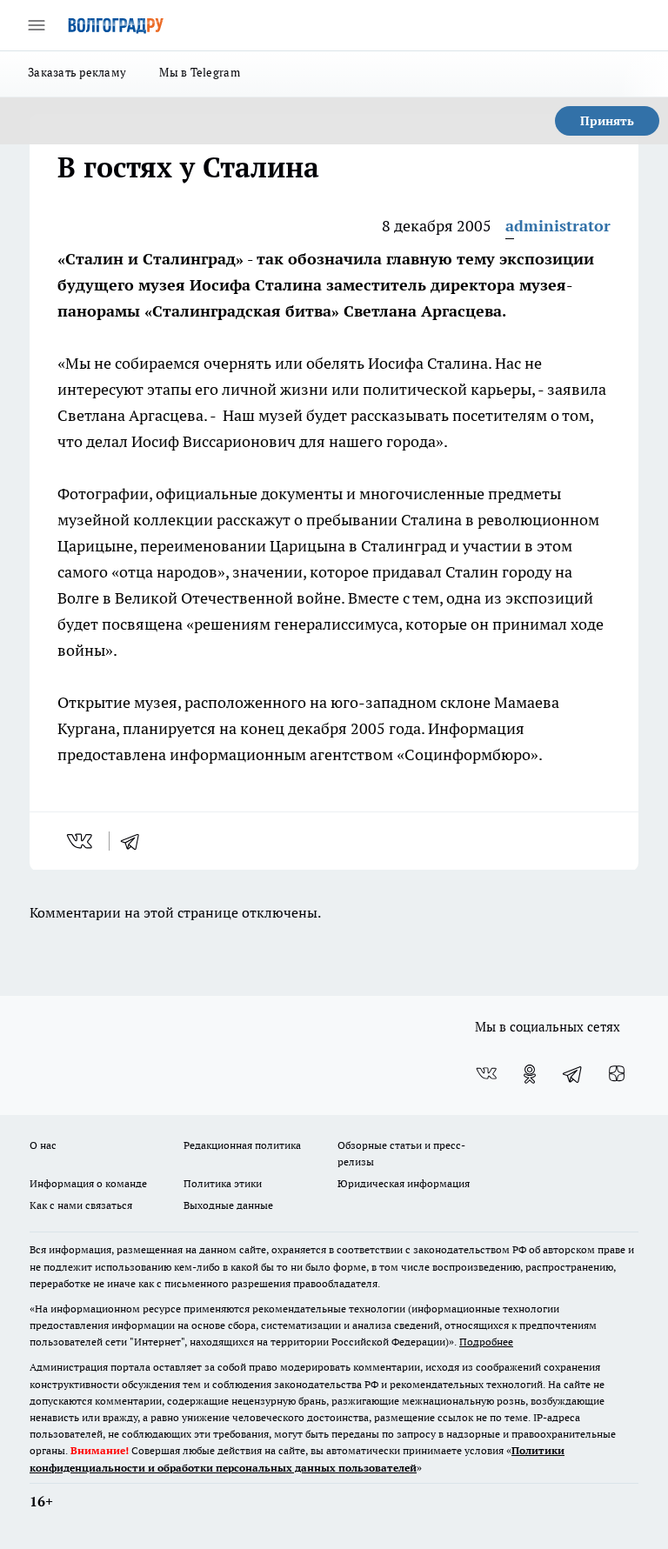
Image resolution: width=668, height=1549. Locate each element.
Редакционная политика (242, 1145)
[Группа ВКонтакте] (486, 1074)
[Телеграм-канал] (573, 1074)
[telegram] (135, 841)
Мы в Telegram (199, 72)
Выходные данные (228, 1205)
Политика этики (223, 1183)
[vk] (81, 841)
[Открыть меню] (36, 25)
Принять (607, 121)
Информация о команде (88, 1183)
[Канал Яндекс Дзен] (616, 1074)
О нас (43, 1145)
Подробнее (486, 1341)
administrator (558, 226)
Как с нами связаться (81, 1205)
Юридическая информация (403, 1183)
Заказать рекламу (77, 72)
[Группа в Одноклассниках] (529, 1074)
